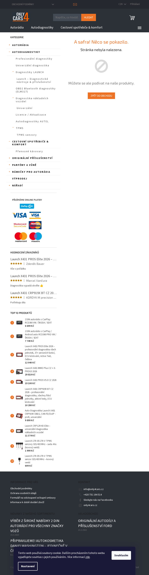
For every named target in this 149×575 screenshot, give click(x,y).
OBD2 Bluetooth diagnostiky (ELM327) (36, 90)
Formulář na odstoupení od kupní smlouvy (33, 498)
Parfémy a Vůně (24, 165)
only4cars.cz (90, 505)
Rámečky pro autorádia (31, 172)
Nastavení (28, 566)
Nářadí (17, 185)
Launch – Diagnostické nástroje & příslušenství (34, 80)
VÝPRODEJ (19, 179)
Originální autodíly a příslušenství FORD (97, 524)
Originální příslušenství (32, 158)
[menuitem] (17, 27)
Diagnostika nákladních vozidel (32, 100)
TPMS (20, 128)
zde (87, 557)
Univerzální (25, 108)
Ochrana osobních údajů (23, 493)
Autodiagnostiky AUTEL (32, 121)
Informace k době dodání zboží (27, 502)
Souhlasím (121, 555)
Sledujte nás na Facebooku (98, 500)
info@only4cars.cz (94, 489)
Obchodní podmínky (23, 4)
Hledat (88, 17)
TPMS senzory (27, 135)
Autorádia (20, 45)
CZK (120, 4)
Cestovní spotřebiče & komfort (30, 143)
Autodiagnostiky (26, 52)
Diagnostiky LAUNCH (30, 72)
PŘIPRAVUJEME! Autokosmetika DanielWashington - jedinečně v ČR (38, 545)
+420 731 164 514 (93, 495)
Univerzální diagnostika (32, 65)
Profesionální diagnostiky (34, 59)
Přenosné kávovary (29, 151)
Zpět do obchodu (101, 95)
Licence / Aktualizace (31, 115)
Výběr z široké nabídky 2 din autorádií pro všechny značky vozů (36, 526)
